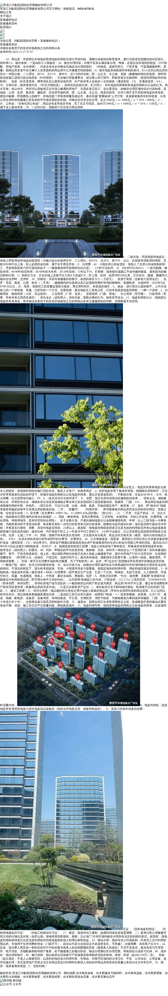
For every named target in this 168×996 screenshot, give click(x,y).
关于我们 (5, 16)
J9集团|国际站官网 (25, 40)
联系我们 (5, 27)
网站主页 (5, 12)
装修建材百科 (8, 23)
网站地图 (69, 973)
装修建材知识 (8, 19)
